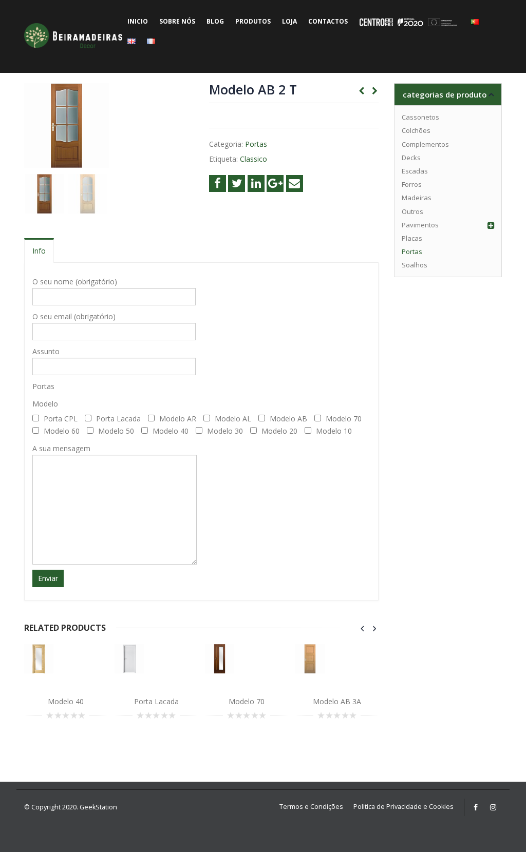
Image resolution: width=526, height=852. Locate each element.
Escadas (415, 171)
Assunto (46, 351)
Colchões (416, 130)
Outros (412, 211)
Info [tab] (39, 251)
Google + (275, 183)
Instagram (493, 807)
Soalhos (414, 264)
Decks (411, 157)
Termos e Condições (311, 806)
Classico (253, 159)
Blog (215, 21)
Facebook (217, 183)
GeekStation (98, 807)
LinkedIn (256, 183)
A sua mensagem (61, 448)
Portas (256, 144)
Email (294, 183)
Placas (412, 238)
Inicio (137, 21)
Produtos (253, 21)
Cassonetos (420, 117)
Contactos (328, 21)
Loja (289, 21)
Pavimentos (420, 224)
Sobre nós (177, 21)
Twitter (236, 183)
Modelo (45, 404)
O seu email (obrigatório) (74, 316)
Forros (412, 184)
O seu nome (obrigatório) (74, 281)
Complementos (425, 144)
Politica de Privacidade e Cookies (403, 806)
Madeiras (416, 197)
